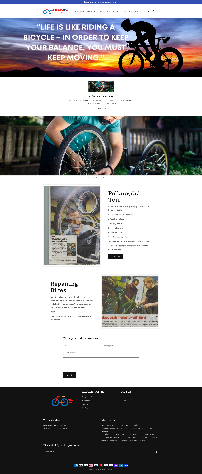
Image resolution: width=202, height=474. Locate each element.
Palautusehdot (87, 400)
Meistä (123, 397)
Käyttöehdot (86, 404)
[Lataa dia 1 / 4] (93, 177)
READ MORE (116, 257)
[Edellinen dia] (88, 178)
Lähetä (69, 375)
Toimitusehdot (87, 408)
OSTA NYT (99, 108)
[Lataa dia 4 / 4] (103, 177)
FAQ (122, 404)
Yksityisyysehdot (87, 397)
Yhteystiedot (125, 400)
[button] (91, 11)
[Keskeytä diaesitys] (113, 178)
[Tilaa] (78, 451)
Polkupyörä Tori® (97, 469)
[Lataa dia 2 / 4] (96, 177)
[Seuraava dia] (108, 178)
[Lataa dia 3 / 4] (100, 177)
